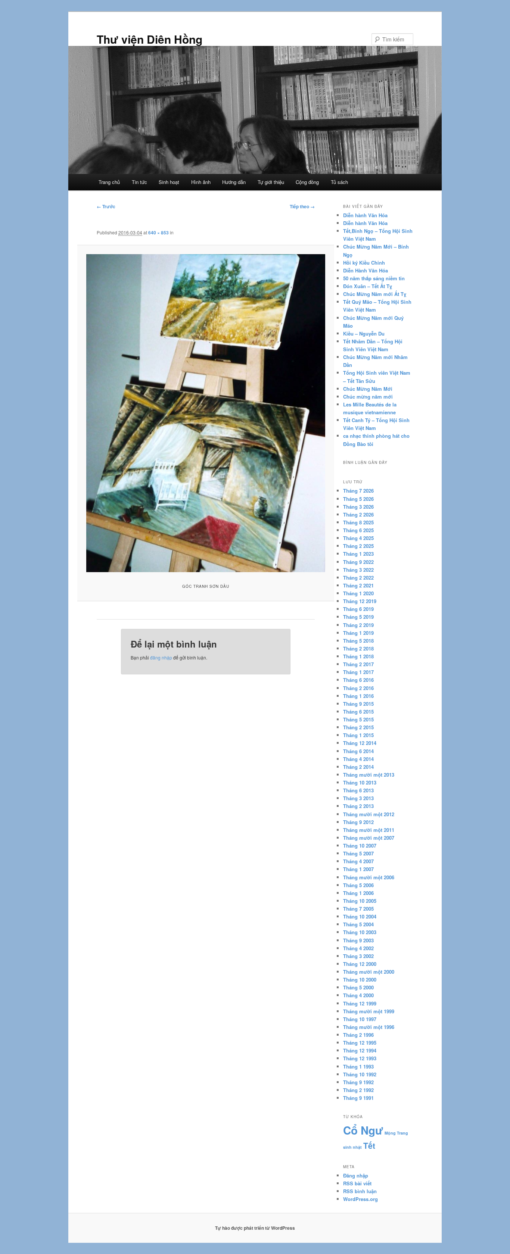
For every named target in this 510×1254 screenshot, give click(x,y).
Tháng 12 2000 (359, 963)
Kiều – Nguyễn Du (364, 333)
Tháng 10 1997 (359, 1019)
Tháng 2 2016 (358, 688)
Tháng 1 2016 (358, 695)
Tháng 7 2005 (358, 908)
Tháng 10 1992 (359, 1074)
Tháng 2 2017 (358, 664)
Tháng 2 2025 (358, 545)
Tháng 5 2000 (358, 987)
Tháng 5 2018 (358, 640)
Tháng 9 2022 (358, 561)
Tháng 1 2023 (358, 553)
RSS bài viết (357, 1183)
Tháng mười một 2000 (368, 971)
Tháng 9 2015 (358, 703)
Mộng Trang (396, 1133)
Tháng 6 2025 (358, 530)
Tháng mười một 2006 (368, 877)
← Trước (106, 206)
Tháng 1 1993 (358, 1066)
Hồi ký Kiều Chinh (364, 262)
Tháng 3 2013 (358, 798)
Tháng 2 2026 (358, 514)
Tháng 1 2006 (358, 892)
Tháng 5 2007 (358, 853)
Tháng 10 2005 (359, 900)
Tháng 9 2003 (358, 940)
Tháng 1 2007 (358, 869)
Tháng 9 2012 (358, 822)
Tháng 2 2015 (358, 727)
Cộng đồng (307, 181)
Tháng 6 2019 (358, 608)
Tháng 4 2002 (358, 948)
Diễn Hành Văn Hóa (365, 270)
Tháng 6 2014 (358, 751)
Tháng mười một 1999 (368, 1011)
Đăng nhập (355, 1175)
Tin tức (139, 181)
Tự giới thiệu (271, 181)
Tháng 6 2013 (358, 790)
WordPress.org (360, 1198)
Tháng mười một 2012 (368, 814)
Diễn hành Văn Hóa (365, 215)
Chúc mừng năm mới (368, 396)
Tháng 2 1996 (358, 1034)
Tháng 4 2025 (358, 538)
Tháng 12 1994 (359, 1050)
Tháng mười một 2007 (368, 837)
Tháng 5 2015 (358, 719)
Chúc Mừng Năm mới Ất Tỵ (374, 293)
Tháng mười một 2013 (368, 774)
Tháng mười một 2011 (368, 829)
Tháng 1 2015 (358, 735)
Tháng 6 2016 (358, 679)
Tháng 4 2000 (358, 995)
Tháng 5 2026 (358, 498)
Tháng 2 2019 (358, 624)
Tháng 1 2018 (358, 656)
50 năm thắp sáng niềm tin (374, 278)
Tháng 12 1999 (359, 1003)
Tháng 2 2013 (358, 806)
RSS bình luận (360, 1191)
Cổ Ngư (363, 1130)
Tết (369, 1145)
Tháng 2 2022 (358, 577)
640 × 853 (158, 232)
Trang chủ (109, 181)
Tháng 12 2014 (359, 742)
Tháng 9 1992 (358, 1082)
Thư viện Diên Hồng (149, 39)
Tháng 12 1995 (359, 1042)
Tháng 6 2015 (358, 711)
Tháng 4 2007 (358, 861)
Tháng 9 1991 (358, 1097)
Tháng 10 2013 (359, 782)
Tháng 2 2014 (358, 766)
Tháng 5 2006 (358, 885)
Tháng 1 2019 (358, 632)
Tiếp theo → (302, 206)
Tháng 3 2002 (358, 956)
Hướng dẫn (234, 181)
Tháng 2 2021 (358, 585)
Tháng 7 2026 (358, 490)
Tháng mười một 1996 (368, 1026)
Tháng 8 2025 (358, 522)
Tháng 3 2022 (358, 569)
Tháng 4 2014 (358, 758)
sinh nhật (352, 1147)
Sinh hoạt (169, 181)
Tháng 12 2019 (359, 601)
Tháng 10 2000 (359, 979)
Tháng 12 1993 (359, 1058)
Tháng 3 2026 (358, 506)
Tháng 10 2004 (359, 916)
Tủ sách (339, 181)
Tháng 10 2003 (359, 932)
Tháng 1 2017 (358, 672)
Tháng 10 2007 (359, 845)
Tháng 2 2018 (358, 648)
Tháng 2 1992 (358, 1090)
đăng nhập (161, 657)
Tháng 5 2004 (358, 924)
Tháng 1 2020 (358, 593)
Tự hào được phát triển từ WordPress (255, 1228)
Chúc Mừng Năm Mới (367, 388)
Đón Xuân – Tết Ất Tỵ (367, 286)
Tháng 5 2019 (358, 616)
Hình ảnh (201, 181)
